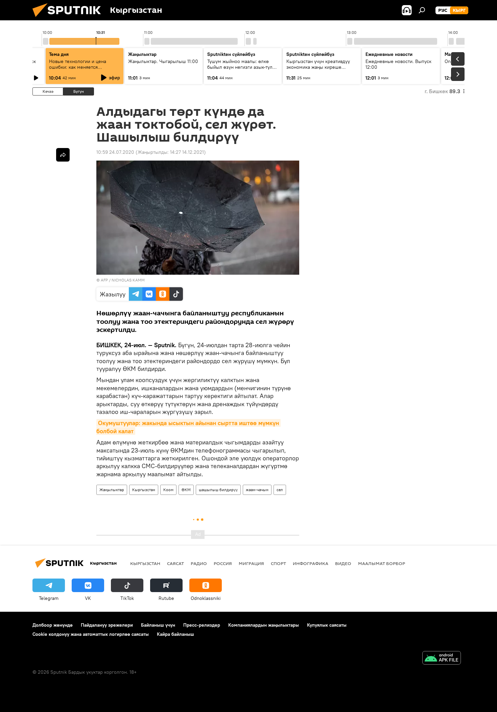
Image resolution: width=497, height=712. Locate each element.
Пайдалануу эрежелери (107, 625)
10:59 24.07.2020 (115, 152)
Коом (168, 489)
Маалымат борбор (381, 563)
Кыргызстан (143, 489)
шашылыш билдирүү (218, 489)
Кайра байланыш (175, 634)
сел (280, 489)
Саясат (175, 563)
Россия (223, 563)
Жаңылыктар (111, 489)
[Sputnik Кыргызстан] (69, 19)
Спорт (278, 563)
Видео (343, 563)
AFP (104, 279)
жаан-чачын (257, 489)
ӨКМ (186, 489)
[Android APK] (442, 658)
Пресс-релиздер (201, 625)
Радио (199, 563)
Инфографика (310, 563)
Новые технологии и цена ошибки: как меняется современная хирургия (77, 67)
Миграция (251, 563)
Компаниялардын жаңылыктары (263, 625)
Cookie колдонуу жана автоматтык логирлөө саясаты (90, 634)
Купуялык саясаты (327, 625)
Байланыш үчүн (158, 625)
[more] (63, 155)
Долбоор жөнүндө (52, 625)
